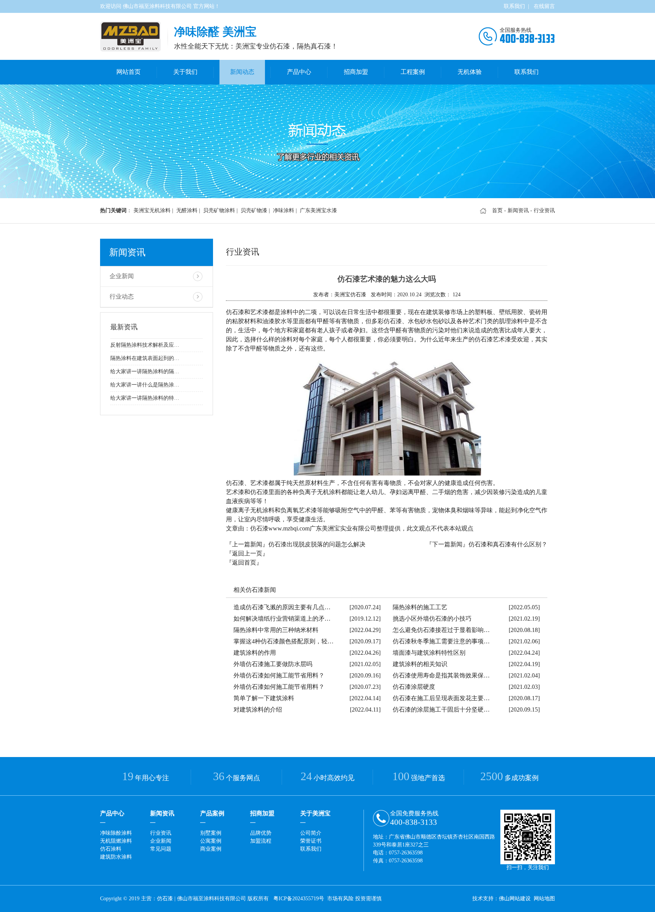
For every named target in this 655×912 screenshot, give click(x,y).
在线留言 (544, 6)
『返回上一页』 (247, 553)
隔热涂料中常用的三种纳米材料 (275, 630)
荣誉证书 (310, 841)
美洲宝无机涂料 (152, 210)
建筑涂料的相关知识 (420, 664)
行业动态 (122, 296)
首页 (497, 210)
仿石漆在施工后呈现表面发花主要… (441, 698)
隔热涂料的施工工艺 (420, 607)
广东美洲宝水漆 (318, 210)
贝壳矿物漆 (254, 210)
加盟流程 (260, 841)
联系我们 (514, 6)
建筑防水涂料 (116, 857)
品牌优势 (260, 833)
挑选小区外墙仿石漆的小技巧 (432, 618)
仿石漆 (165, 898)
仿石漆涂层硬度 (414, 687)
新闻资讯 (518, 210)
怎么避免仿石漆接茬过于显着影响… (441, 630)
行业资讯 (160, 833)
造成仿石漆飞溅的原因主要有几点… (282, 607)
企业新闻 (122, 276)
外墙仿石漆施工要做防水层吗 (272, 664)
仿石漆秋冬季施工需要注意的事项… (441, 641)
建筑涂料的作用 (254, 652)
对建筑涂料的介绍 (257, 709)
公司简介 (310, 833)
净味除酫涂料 (116, 833)
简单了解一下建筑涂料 (263, 698)
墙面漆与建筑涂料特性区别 (429, 652)
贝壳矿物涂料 (219, 210)
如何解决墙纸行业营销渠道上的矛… (282, 618)
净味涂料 (283, 210)
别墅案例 (210, 833)
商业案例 (210, 849)
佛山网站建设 (515, 898)
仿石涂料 (110, 849)
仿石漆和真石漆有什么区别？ (508, 544)
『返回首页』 (244, 562)
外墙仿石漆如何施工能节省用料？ (278, 675)
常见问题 (160, 849)
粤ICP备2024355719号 (298, 898)
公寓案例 (210, 841)
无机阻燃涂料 (116, 841)
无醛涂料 (186, 210)
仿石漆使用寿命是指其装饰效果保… (441, 675)
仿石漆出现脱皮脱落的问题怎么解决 (316, 544)
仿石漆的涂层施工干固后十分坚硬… (441, 709)
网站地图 (544, 898)
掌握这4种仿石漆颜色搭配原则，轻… (283, 641)
